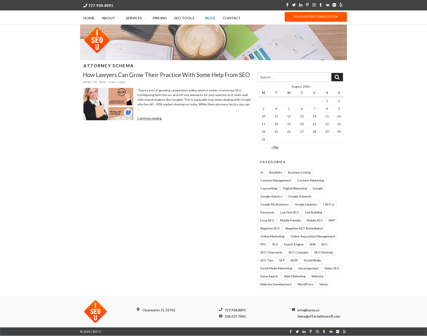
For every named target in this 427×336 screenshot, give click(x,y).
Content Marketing (310, 180)
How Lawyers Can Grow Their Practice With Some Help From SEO (166, 74)
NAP (332, 220)
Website (317, 276)
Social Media (312, 260)
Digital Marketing (295, 188)
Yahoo (323, 284)
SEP (282, 260)
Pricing (160, 18)
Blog (210, 18)
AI (262, 172)
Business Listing (299, 172)
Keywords (267, 212)
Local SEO (267, 220)
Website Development (276, 284)
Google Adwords (300, 196)
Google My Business (274, 204)
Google (318, 188)
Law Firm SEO (289, 212)
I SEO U (328, 204)
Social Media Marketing (276, 268)
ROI (275, 244)
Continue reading (149, 118)
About (108, 18)
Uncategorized (308, 268)
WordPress (305, 284)
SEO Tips (266, 260)
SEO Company (298, 252)
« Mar (275, 147)
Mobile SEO (315, 220)
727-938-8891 (100, 5)
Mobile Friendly (290, 220)
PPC (263, 244)
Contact (231, 18)
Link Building (313, 212)
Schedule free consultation (316, 16)
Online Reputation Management (312, 236)
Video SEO (331, 268)
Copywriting (268, 188)
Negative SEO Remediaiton (304, 228)
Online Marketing (272, 236)
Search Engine (294, 244)
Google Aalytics (271, 196)
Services (134, 18)
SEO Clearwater (271, 252)
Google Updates (305, 204)
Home (89, 18)
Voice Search (269, 276)
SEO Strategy (323, 252)
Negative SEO (270, 228)
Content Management (275, 180)
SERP (294, 260)
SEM (312, 244)
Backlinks (275, 172)
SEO (324, 244)
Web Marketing (295, 276)
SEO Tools (184, 18)
